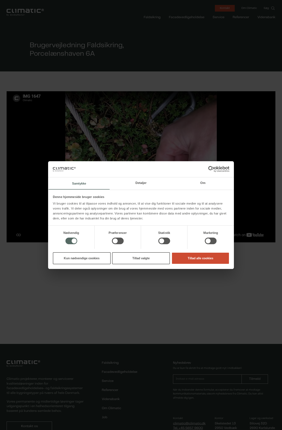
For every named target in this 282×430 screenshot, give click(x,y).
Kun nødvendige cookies (82, 258)
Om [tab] (202, 182)
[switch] (118, 241)
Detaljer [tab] (141, 182)
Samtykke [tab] (79, 183)
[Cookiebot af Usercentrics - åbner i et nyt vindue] (211, 169)
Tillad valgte (141, 258)
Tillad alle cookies (200, 258)
